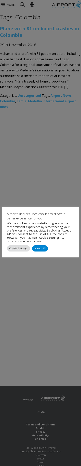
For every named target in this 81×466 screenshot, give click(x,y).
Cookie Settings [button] (18, 248)
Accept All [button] (40, 248)
